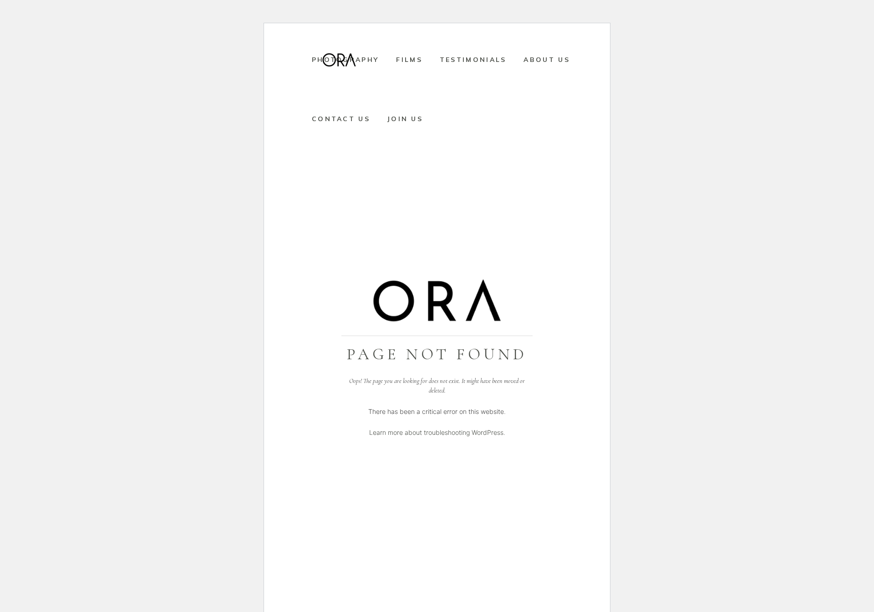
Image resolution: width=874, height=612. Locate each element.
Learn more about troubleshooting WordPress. (437, 432)
